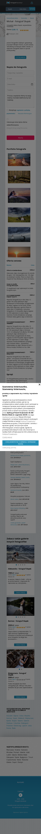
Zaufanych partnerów (10, 417)
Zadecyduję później (9, 448)
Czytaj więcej (7, 437)
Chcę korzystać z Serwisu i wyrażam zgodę (20, 443)
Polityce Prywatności (27, 421)
